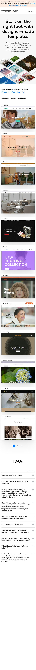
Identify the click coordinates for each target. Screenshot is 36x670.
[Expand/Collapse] (33, 475)
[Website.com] (9, 11)
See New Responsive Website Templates (22, 4)
